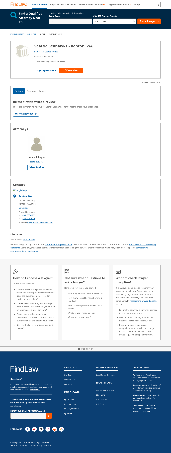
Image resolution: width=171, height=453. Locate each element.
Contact (42, 91)
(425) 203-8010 (28, 218)
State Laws (100, 395)
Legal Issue (54, 16)
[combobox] (70, 21)
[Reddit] (54, 429)
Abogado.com (139, 395)
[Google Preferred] (61, 429)
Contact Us (68, 384)
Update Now (29, 239)
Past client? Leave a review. (46, 52)
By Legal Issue (70, 404)
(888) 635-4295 (28, 215)
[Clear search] (133, 21)
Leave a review (36, 161)
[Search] (158, 4)
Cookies (46, 445)
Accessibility (69, 379)
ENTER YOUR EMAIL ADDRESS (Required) (27, 411)
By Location (69, 399)
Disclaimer (34, 445)
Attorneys (31, 91)
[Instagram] (47, 429)
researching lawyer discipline (143, 301)
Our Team (68, 375)
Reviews (19, 91)
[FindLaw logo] (20, 4)
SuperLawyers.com (141, 385)
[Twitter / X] (41, 429)
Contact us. (35, 390)
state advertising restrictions (58, 244)
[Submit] (49, 416)
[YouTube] (34, 429)
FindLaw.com (138, 375)
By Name (68, 413)
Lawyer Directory (17, 34)
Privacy (23, 445)
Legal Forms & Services (105, 375)
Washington (31, 34)
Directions (23, 208)
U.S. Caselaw (101, 399)
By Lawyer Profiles (71, 409)
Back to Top (86, 349)
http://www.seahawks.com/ (40, 222)
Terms (13, 445)
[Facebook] (27, 429)
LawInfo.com (138, 405)
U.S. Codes (100, 404)
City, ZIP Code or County (105, 16)
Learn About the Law (105, 390)
